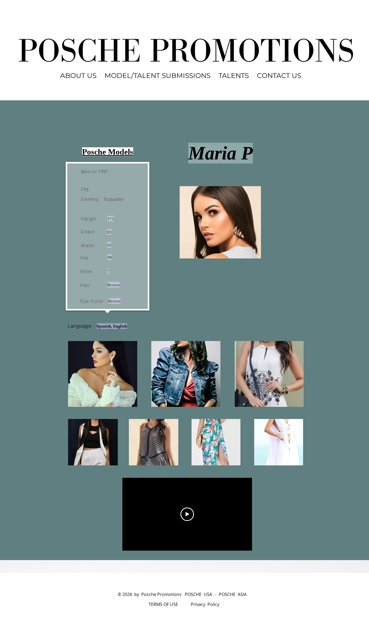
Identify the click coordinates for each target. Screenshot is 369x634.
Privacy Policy (205, 604)
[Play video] (187, 514)
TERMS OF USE (163, 604)
